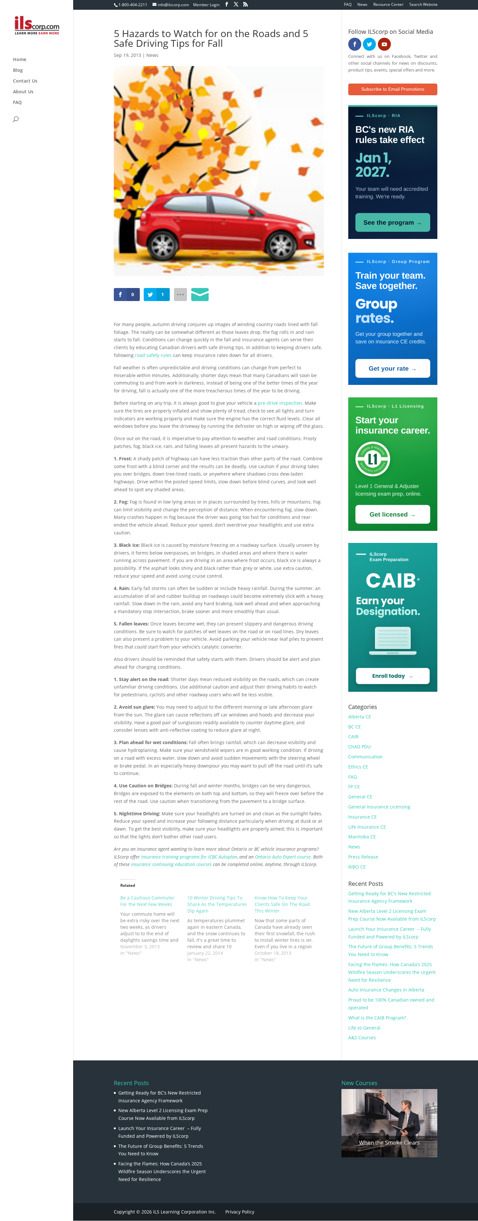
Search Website (423, 5)
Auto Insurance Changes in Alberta (386, 990)
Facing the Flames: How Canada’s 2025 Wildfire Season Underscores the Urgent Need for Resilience (392, 972)
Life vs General (364, 1028)
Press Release (363, 857)
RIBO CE (357, 867)
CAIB (353, 736)
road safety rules (153, 355)
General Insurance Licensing (379, 807)
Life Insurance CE (367, 827)
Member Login (206, 4)
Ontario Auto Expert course (283, 857)
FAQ (348, 5)
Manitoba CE (362, 837)
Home (19, 59)
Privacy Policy (239, 1212)
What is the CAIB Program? (377, 1018)
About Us (23, 92)
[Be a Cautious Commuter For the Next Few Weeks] (154, 925)
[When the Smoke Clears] (389, 1123)
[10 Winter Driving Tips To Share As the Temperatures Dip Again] (221, 929)
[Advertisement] (190, 983)
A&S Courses (362, 1037)
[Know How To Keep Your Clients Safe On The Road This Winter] (288, 929)
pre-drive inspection (280, 403)
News (362, 5)
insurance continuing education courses (171, 864)
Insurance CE (362, 817)
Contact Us (25, 81)
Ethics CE (358, 767)
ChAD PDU (359, 746)
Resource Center (388, 5)
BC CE (354, 727)
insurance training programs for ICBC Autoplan (189, 857)
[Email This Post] (200, 294)
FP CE (354, 786)
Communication (365, 757)
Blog (18, 70)
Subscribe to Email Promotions (392, 89)
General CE (360, 797)
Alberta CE (359, 717)
